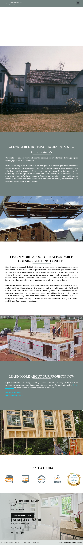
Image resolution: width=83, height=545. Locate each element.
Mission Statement (13, 392)
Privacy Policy (25, 542)
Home (61, 542)
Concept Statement (14, 395)
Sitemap (17, 542)
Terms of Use (35, 542)
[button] (78, 3)
